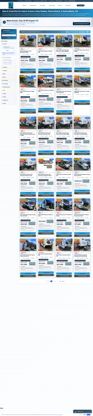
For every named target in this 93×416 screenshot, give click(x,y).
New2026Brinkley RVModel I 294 (45, 51)
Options (80, 414)
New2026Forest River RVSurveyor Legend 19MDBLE (62, 50)
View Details (28, 69)
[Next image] (35, 41)
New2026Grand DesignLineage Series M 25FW (28, 215)
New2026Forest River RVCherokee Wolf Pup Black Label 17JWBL (27, 134)
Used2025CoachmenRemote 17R (63, 255)
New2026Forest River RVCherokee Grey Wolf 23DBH (62, 133)
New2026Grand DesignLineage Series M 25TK (82, 175)
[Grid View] (87, 31)
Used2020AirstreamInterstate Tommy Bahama (63, 92)
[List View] (88, 31)
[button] (46, 22)
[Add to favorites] (35, 46)
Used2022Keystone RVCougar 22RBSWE (81, 92)
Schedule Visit (81, 5)
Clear (14, 50)
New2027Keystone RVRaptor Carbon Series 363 (81, 215)
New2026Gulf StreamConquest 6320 (46, 91)
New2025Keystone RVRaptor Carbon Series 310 (27, 255)
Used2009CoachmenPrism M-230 (63, 175)
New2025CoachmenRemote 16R (45, 254)
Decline (84, 414)
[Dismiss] (74, 410)
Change (7, 50)
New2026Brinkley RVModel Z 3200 (45, 215)
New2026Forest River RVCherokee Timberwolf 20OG (45, 175)
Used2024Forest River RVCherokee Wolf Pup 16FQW (80, 255)
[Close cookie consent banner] (91, 414)
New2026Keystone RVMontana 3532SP (25, 51)
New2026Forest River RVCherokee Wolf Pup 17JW (44, 133)
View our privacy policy (58, 414)
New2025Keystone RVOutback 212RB (64, 215)
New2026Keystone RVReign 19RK (27, 92)
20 (60, 281)
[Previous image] (21, 41)
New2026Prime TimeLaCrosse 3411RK (81, 50)
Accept (88, 414)
